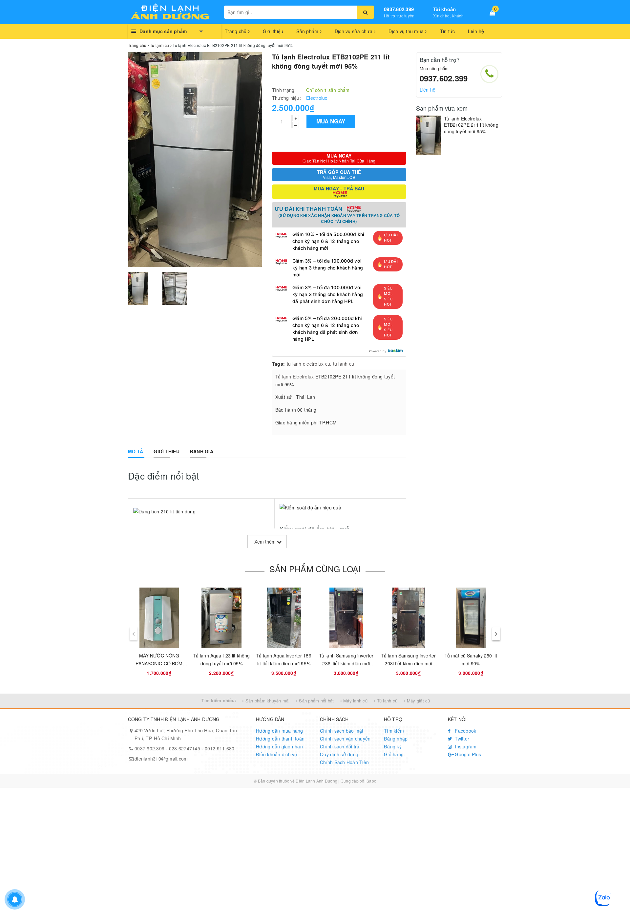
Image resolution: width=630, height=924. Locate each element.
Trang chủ (236, 31)
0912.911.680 (220, 748)
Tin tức (447, 31)
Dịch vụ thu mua (406, 31)
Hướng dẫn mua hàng (279, 730)
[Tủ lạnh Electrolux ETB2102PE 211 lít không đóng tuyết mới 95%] (428, 135)
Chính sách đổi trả (340, 746)
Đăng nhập (396, 738)
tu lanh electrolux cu (308, 363)
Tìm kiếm (394, 730)
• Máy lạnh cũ (354, 701)
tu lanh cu (343, 363)
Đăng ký (393, 746)
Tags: (278, 363)
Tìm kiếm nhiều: (218, 700)
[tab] (135, 451)
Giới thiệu (273, 31)
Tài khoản (444, 9)
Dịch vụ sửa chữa (354, 31)
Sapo (371, 781)
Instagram (465, 746)
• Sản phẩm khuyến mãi (265, 701)
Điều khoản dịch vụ (276, 754)
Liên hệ (476, 31)
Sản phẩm (308, 31)
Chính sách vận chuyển (345, 738)
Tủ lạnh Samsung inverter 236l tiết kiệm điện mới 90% (346, 663)
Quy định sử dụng (339, 754)
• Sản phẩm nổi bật (315, 701)
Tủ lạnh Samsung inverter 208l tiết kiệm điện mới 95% (408, 663)
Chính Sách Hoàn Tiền (344, 762)
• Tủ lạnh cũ (385, 701)
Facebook (464, 730)
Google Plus (467, 754)
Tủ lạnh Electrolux (294, 376)
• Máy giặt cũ (417, 701)
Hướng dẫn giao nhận (279, 746)
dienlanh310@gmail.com (161, 758)
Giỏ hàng (394, 754)
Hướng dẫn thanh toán (280, 738)
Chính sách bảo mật (342, 730)
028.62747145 (184, 748)
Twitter (461, 738)
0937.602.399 (399, 9)
